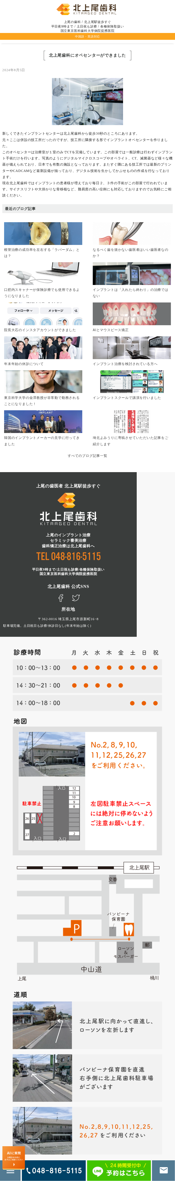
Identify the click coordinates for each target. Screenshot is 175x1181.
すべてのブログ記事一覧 (87, 455)
